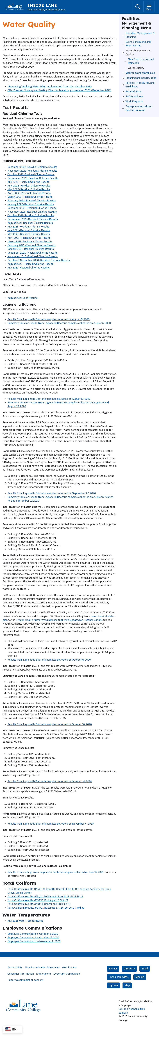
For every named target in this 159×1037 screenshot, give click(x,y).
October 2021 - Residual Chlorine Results (30, 215)
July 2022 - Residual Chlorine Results (28, 181)
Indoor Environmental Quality (137, 52)
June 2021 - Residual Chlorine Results (28, 230)
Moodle (139, 977)
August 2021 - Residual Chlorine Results (30, 222)
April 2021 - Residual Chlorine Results (28, 237)
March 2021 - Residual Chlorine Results (29, 241)
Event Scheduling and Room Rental (138, 43)
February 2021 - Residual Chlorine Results (31, 245)
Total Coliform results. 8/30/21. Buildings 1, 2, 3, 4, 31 (37, 900)
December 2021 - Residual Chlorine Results (32, 208)
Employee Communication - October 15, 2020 (33, 937)
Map (127, 985)
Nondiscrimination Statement (42, 967)
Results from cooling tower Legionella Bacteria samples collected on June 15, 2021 (55, 872)
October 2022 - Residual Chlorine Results (31, 174)
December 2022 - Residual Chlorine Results (32, 167)
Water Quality (136, 67)
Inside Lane (42, 5)
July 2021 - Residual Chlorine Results (28, 226)
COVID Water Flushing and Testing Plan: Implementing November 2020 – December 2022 (59, 90)
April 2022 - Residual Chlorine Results (29, 193)
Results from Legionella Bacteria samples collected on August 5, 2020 (48, 319)
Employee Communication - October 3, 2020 (32, 933)
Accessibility (15, 967)
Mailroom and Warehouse (140, 72)
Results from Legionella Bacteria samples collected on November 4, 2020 (50, 823)
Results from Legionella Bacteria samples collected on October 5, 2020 (49, 659)
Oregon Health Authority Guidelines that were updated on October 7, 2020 (59, 620)
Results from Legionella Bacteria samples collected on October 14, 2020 (49, 781)
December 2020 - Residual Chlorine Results (32, 252)
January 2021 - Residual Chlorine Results (30, 249)
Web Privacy (69, 967)
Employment (43, 973)
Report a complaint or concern (25, 979)
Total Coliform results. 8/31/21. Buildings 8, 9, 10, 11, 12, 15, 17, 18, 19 (45, 896)
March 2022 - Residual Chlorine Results (29, 196)
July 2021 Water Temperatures (25, 920)
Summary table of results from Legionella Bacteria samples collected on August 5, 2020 (59, 323)
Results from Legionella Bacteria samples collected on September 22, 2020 (51, 493)
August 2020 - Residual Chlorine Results (30, 263)
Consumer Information (20, 973)
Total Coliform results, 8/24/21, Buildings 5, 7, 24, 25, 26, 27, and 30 (45, 907)
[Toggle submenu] (123, 52)
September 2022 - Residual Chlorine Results (32, 178)
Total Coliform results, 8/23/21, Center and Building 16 (38, 904)
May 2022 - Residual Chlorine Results (28, 189)
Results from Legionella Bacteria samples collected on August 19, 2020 (49, 398)
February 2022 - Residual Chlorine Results (31, 200)
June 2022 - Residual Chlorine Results (28, 185)
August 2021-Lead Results (22, 297)
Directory (129, 968)
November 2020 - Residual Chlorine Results (32, 256)
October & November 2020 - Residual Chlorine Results (38, 260)
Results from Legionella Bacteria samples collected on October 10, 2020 (49, 724)
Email (144, 968)
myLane (113, 985)
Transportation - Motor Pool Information (138, 108)
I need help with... (119, 977)
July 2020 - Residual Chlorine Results (28, 267)
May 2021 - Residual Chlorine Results (28, 234)
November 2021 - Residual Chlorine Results (32, 211)
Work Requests (134, 101)
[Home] (15, 6)
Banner (113, 968)
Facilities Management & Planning (140, 35)
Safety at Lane (134, 96)
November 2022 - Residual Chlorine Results (32, 170)
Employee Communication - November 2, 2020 (34, 941)
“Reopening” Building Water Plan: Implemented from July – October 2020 (49, 86)
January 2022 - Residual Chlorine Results (30, 204)
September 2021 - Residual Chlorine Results (32, 219)
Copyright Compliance (67, 973)
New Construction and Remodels (141, 61)
